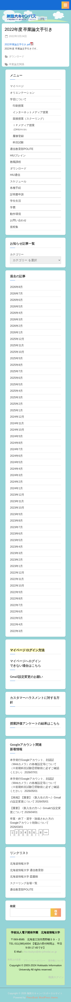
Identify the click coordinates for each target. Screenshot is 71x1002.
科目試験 (18, 142)
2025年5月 (16, 384)
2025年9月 (16, 358)
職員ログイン (56, 977)
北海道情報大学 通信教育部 (27, 870)
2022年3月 (16, 631)
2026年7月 (16, 293)
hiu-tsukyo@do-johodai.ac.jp (40, 951)
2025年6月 (16, 377)
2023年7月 (16, 527)
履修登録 (18, 135)
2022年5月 (16, 618)
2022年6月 (16, 611)
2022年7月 (16, 605)
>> (46, 832)
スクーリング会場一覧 (23, 883)
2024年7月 (16, 449)
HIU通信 (15, 174)
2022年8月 (16, 598)
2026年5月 (16, 306)
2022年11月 (17, 578)
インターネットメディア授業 (30, 112)
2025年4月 (16, 390)
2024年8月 (16, 442)
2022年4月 (16, 624)
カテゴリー (17, 254)
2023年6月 (16, 533)
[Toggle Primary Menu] (65, 5)
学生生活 (15, 200)
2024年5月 (16, 462)
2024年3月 (16, 475)
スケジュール (18, 181)
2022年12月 (17, 572)
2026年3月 (16, 319)
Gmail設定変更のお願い (26, 677)
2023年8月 (16, 520)
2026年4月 (16, 312)
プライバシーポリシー (34, 960)
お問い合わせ (18, 220)
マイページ (17, 86)
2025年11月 (17, 345)
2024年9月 (16, 436)
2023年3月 (16, 553)
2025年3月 (16, 397)
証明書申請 (17, 194)
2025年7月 (16, 371)
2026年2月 (16, 325)
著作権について (55, 960)
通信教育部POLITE (21, 148)
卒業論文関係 (16, 64)
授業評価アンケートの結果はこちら (35, 723)
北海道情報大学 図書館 (24, 876)
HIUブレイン (18, 155)
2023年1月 (16, 566)
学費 (12, 207)
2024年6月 (16, 455)
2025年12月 (17, 338)
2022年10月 (17, 585)
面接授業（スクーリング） (29, 118)
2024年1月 (16, 488)
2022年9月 (16, 592)
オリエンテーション (22, 92)
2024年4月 (16, 468)
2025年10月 (17, 351)
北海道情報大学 (19, 863)
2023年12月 (17, 494)
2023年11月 (17, 501)
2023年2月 (16, 559)
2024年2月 (16, 481)
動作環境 (15, 213)
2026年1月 (16, 332)
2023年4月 (16, 546)
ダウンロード (16, 56)
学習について (18, 99)
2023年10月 (17, 507)
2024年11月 (17, 423)
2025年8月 (16, 364)
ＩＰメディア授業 (24, 125)
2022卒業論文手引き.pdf (17, 44)
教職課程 (15, 161)
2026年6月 (16, 299)
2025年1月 (16, 410)
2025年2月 (16, 403)
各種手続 (15, 187)
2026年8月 (16, 286)
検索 (12, 906)
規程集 (14, 226)
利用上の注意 (14, 959)
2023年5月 (16, 540)
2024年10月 (17, 429)
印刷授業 (18, 105)
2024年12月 (17, 416)
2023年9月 (16, 514)
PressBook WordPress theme (42, 997)
